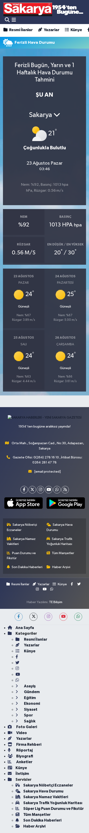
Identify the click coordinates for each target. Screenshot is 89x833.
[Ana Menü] (14, 20)
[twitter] (33, 617)
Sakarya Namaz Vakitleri (21, 541)
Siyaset (30, 709)
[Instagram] (40, 489)
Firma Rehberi (28, 744)
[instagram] (48, 617)
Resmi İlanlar (20, 30)
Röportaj (24, 750)
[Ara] (7, 20)
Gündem (31, 692)
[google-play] (65, 504)
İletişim (22, 774)
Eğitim (29, 698)
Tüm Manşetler (63, 553)
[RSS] (65, 489)
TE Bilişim (55, 602)
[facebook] (19, 617)
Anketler (24, 762)
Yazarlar (51, 30)
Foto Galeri (26, 727)
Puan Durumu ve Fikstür (21, 555)
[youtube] (63, 617)
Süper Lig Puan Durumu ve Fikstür (53, 809)
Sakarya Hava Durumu (60, 527)
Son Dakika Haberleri (27, 567)
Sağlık (29, 721)
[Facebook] (24, 489)
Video (21, 733)
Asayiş (29, 686)
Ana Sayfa (25, 628)
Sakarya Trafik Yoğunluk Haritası (60, 541)
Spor (28, 715)
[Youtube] (48, 489)
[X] (32, 489)
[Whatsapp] (57, 489)
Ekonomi (31, 703)
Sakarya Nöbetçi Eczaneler (22, 527)
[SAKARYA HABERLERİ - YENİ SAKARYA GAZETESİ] (43, 9)
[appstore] (23, 504)
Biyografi (24, 756)
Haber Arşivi (61, 567)
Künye (76, 30)
